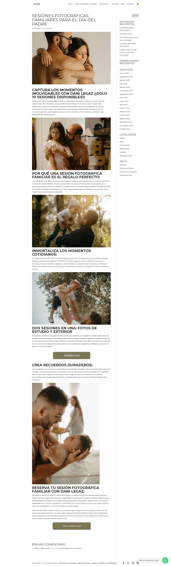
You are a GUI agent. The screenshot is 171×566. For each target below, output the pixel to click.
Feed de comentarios (128, 172)
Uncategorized (126, 156)
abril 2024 (124, 105)
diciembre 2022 (126, 122)
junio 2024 (124, 98)
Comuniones (125, 145)
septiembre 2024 (127, 94)
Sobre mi (115, 4)
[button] (165, 560)
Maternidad (124, 149)
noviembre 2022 (126, 126)
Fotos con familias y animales (86, 4)
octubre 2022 (125, 129)
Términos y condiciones (108, 563)
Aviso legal (63, 563)
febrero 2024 (125, 112)
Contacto (130, 4)
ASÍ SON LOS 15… (126, 34)
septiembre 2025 (126, 77)
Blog (122, 4)
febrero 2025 (125, 87)
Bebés (122, 138)
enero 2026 (124, 73)
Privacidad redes (83, 563)
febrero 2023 (125, 119)
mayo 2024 (124, 101)
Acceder (123, 165)
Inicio (70, 4)
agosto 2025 (125, 80)
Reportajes (103, 4)
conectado (54, 548)
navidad (123, 152)
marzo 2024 (124, 108)
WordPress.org (126, 175)
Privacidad (72, 563)
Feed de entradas (127, 168)
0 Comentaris (47, 28)
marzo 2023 (124, 115)
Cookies (94, 563)
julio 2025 (123, 84)
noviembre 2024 (126, 91)
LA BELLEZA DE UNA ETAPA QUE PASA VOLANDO (128, 52)
